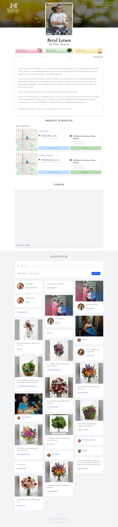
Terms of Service (63, 519)
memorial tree (40, 109)
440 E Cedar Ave (78, 141)
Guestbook (98, 57)
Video (70, 57)
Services (45, 57)
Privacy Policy (55, 519)
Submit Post (96, 273)
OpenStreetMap (60, 522)
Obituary (19, 57)
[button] (27, 138)
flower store (68, 109)
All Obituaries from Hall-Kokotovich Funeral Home (105, 5)
